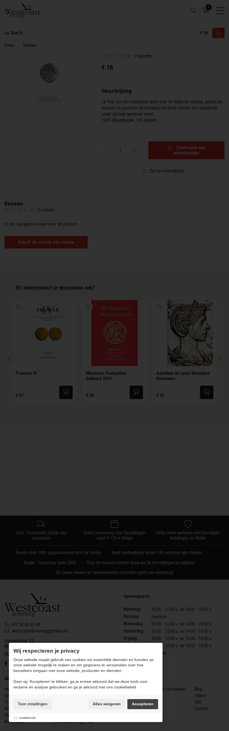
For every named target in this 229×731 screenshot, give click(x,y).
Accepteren (143, 704)
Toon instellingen (32, 704)
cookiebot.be (27, 717)
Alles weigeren (107, 704)
